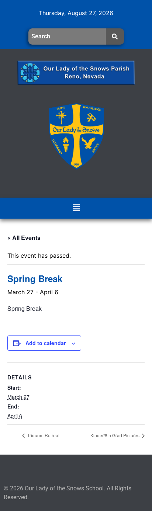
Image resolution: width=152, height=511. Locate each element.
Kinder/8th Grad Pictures (115, 435)
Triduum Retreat (42, 435)
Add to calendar (45, 343)
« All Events (24, 237)
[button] (76, 208)
